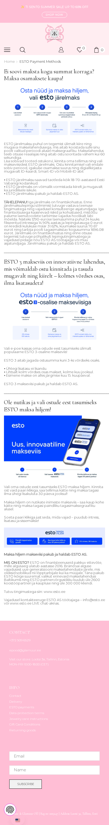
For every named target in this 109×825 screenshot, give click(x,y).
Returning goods (22, 730)
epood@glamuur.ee (25, 650)
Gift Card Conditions (24, 724)
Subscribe (25, 784)
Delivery (15, 702)
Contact (15, 696)
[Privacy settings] (10, 810)
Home (9, 61)
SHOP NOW (54, 14)
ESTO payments (21, 707)
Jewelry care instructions (28, 719)
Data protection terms (26, 713)
